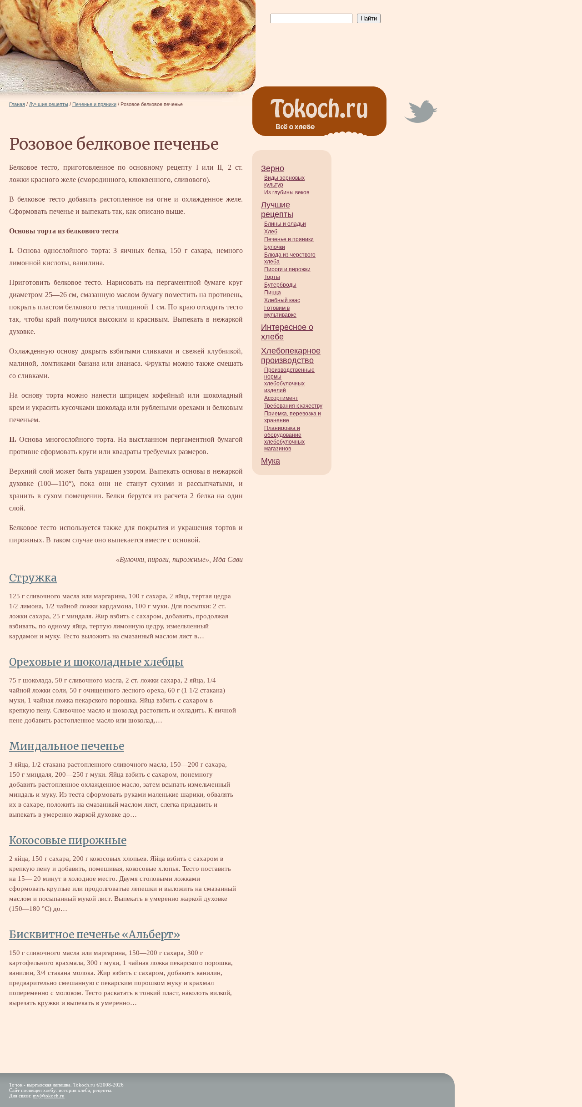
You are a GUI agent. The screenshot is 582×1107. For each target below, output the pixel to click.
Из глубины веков (286, 192)
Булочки (274, 247)
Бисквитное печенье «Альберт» (94, 934)
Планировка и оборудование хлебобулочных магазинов (284, 438)
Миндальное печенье (66, 746)
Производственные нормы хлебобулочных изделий (289, 380)
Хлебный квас (282, 300)
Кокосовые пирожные (67, 840)
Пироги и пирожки (287, 269)
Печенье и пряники (289, 239)
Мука (270, 460)
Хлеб (270, 231)
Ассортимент (281, 398)
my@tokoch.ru (49, 1095)
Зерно (272, 168)
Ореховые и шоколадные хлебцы (96, 662)
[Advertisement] (324, 46)
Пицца (272, 292)
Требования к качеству (293, 406)
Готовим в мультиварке (280, 311)
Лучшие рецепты (277, 209)
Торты (272, 277)
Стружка (33, 577)
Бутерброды (280, 285)
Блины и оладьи (285, 224)
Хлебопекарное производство (291, 355)
